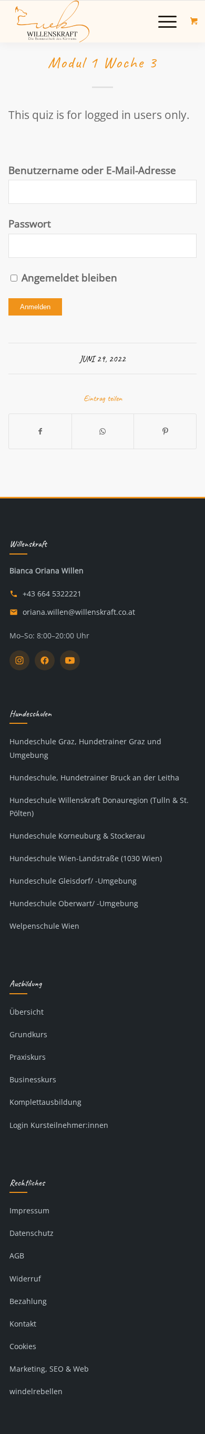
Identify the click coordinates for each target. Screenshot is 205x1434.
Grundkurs (28, 1034)
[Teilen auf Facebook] (40, 431)
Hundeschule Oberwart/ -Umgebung (73, 903)
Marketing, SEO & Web (49, 1369)
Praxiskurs (27, 1057)
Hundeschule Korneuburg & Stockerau (77, 836)
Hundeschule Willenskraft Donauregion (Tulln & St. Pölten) (99, 806)
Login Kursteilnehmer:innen (58, 1125)
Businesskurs (32, 1079)
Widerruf (25, 1279)
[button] (167, 21)
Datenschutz (31, 1233)
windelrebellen (36, 1391)
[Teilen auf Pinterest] (165, 431)
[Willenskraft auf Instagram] (19, 660)
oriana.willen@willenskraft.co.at (79, 612)
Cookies (22, 1346)
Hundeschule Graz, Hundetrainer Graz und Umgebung (85, 747)
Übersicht (26, 1012)
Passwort (29, 224)
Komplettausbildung (45, 1102)
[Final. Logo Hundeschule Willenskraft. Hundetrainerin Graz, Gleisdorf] (85, 21)
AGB (16, 1256)
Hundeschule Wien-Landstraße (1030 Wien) (85, 858)
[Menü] (162, 21)
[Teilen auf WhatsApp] (103, 431)
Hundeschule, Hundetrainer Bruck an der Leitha (94, 778)
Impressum (29, 1210)
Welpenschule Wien (44, 926)
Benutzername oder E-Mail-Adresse (92, 170)
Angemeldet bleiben (68, 278)
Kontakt (22, 1324)
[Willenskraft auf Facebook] (45, 660)
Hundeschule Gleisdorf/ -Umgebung (73, 881)
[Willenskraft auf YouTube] (70, 660)
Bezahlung (28, 1301)
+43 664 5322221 (52, 594)
